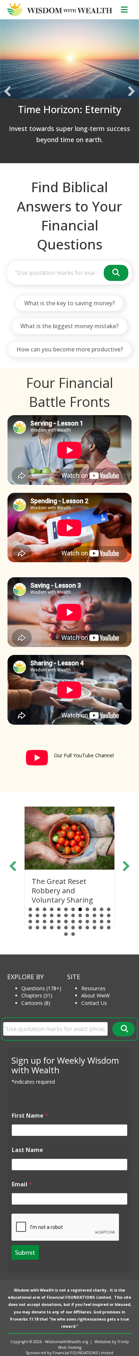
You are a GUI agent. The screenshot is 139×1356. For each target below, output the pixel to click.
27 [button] (44, 921)
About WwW (95, 995)
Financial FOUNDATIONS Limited (79, 1297)
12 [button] (108, 909)
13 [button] (30, 915)
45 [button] (87, 927)
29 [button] (59, 921)
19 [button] (73, 915)
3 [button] (44, 909)
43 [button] (73, 927)
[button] (7, 91)
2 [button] (37, 909)
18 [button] (66, 915)
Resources (93, 988)
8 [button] (80, 909)
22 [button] (94, 915)
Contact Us (94, 1003)
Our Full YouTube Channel (84, 755)
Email (22, 1184)
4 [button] (51, 909)
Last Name (27, 1150)
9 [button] (87, 909)
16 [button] (51, 915)
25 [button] (30, 921)
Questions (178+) (41, 988)
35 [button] (101, 921)
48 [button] (108, 927)
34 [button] (94, 921)
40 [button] (51, 927)
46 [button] (94, 927)
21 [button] (87, 915)
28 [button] (51, 921)
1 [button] (30, 909)
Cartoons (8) (35, 1003)
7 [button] (73, 909)
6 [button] (66, 909)
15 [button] (44, 915)
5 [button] (59, 909)
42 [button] (66, 927)
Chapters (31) (36, 995)
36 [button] (108, 921)
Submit (25, 1252)
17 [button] (59, 915)
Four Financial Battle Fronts (69, 392)
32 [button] (80, 921)
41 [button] (59, 927)
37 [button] (30, 927)
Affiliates (82, 1311)
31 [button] (73, 921)
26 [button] (37, 921)
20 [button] (80, 915)
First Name (30, 1115)
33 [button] (87, 921)
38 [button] (37, 927)
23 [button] (101, 915)
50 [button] (73, 934)
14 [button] (37, 915)
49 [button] (66, 934)
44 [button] (80, 927)
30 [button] (66, 921)
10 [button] (94, 909)
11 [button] (101, 909)
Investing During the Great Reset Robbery (70, 885)
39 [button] (44, 927)
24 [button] (108, 915)
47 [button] (101, 927)
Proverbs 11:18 (24, 1319)
